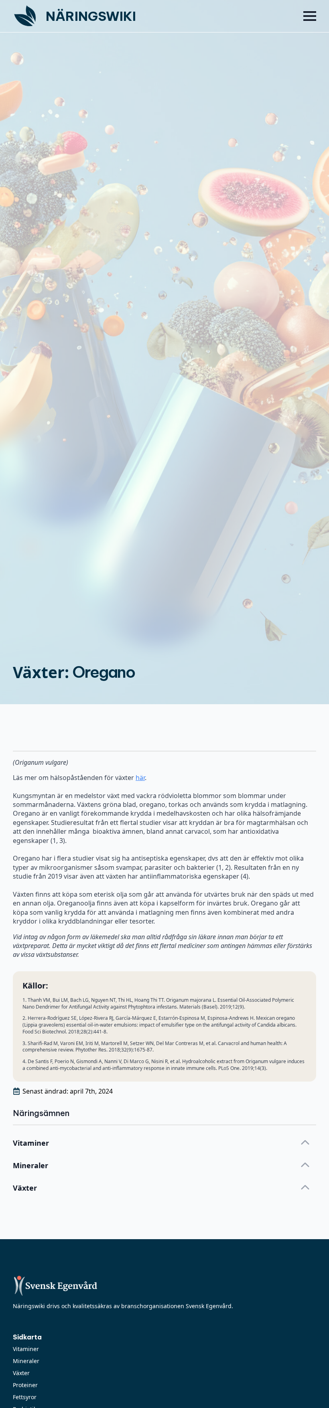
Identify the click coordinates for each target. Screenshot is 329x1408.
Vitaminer (26, 1349)
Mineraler (26, 1361)
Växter (21, 1373)
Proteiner (25, 1385)
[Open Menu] (309, 16)
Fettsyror (25, 1397)
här (140, 777)
